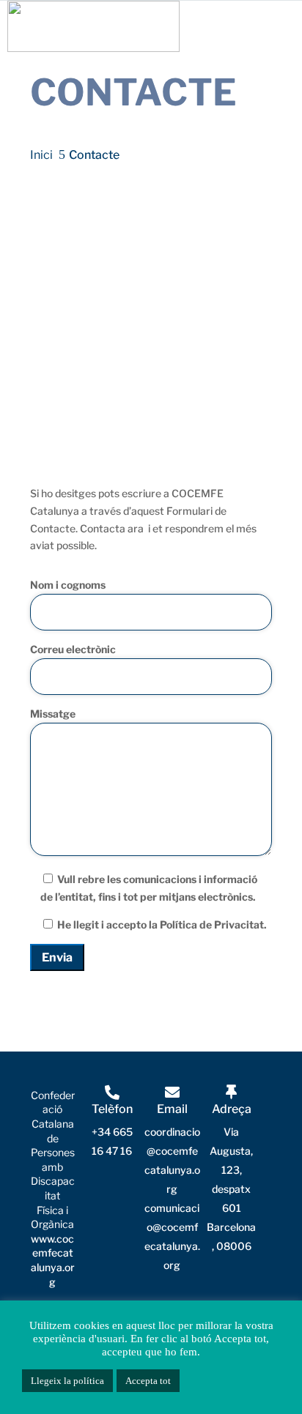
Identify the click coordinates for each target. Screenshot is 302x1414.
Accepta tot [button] (148, 1380)
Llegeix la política (67, 1380)
